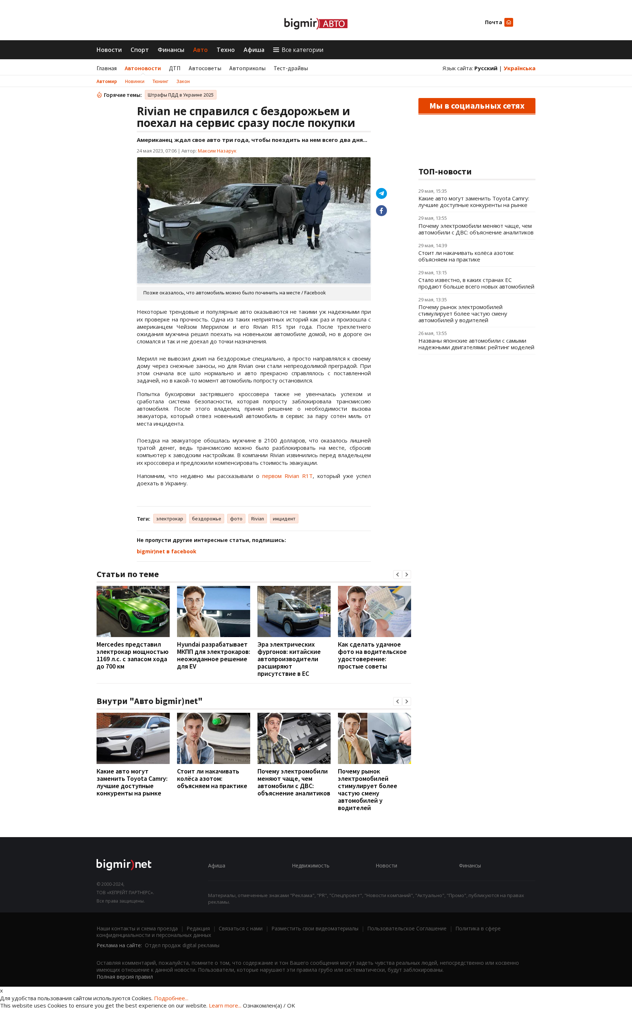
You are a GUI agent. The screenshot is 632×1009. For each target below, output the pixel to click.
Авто (200, 50)
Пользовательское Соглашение (407, 928)
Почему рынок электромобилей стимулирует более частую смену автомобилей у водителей (367, 789)
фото (236, 518)
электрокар (169, 518)
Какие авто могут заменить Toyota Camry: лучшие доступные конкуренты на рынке (132, 782)
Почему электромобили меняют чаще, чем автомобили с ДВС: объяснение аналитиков (293, 782)
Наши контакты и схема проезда (137, 928)
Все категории (302, 50)
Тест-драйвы (291, 68)
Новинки (134, 81)
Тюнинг (160, 81)
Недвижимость (311, 865)
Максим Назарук (217, 150)
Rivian (257, 518)
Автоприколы (247, 68)
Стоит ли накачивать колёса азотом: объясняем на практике (212, 778)
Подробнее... (171, 998)
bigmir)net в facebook (166, 551)
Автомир (107, 81)
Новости (109, 50)
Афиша (254, 50)
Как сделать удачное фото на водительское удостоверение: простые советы (372, 655)
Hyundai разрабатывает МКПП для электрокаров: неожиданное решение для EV (213, 655)
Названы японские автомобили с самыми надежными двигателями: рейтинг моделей (476, 344)
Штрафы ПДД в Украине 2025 (181, 94)
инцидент (284, 518)
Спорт (140, 50)
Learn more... (225, 1005)
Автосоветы (205, 68)
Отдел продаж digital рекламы (182, 945)
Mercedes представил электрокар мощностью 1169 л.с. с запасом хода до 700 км (133, 655)
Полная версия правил (125, 976)
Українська (519, 68)
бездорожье (206, 518)
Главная (107, 68)
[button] (397, 574)
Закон (183, 81)
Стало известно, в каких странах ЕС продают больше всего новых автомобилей (476, 283)
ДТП (175, 68)
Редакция (198, 928)
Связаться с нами (241, 928)
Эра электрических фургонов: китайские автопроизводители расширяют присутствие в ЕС (289, 659)
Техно (226, 50)
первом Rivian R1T (287, 475)
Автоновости (143, 68)
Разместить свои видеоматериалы (314, 928)
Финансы (171, 50)
